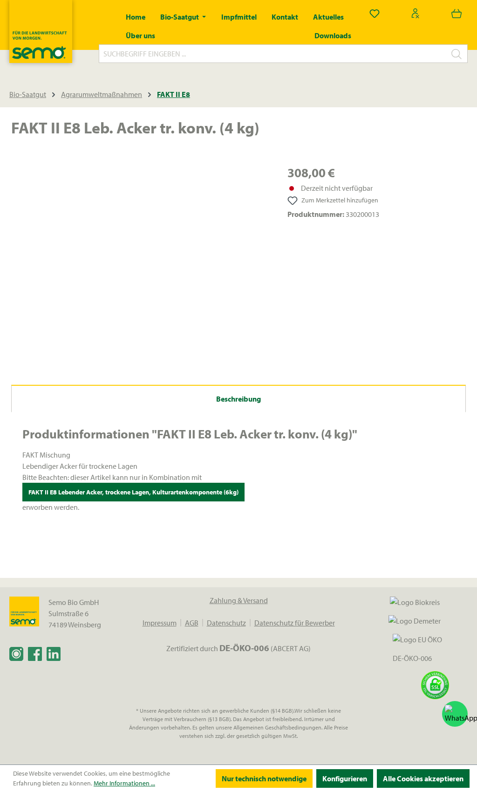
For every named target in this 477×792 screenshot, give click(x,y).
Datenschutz (226, 622)
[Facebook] (35, 653)
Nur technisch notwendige (264, 778)
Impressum (160, 622)
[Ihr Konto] (415, 13)
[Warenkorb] (456, 13)
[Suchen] (457, 53)
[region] (140, 263)
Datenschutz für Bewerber (294, 622)
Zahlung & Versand (239, 600)
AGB (191, 622)
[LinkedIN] (54, 653)
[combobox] (272, 53)
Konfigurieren (344, 778)
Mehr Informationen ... (124, 783)
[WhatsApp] (455, 714)
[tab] (238, 398)
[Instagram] (16, 653)
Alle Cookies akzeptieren (423, 778)
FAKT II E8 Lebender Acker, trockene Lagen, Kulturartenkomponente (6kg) (133, 492)
